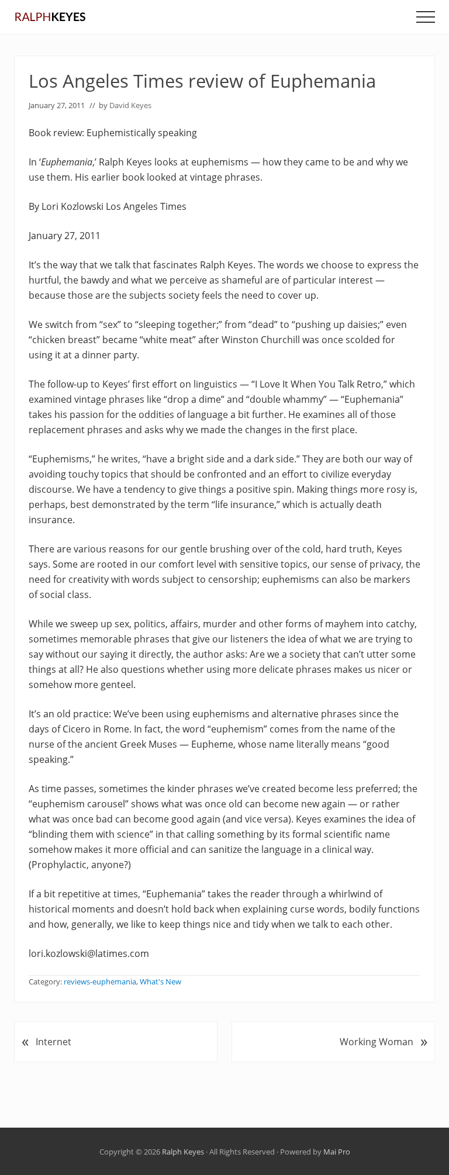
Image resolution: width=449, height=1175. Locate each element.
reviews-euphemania (100, 981)
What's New (160, 981)
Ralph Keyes (183, 1151)
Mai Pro (336, 1151)
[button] (425, 17)
